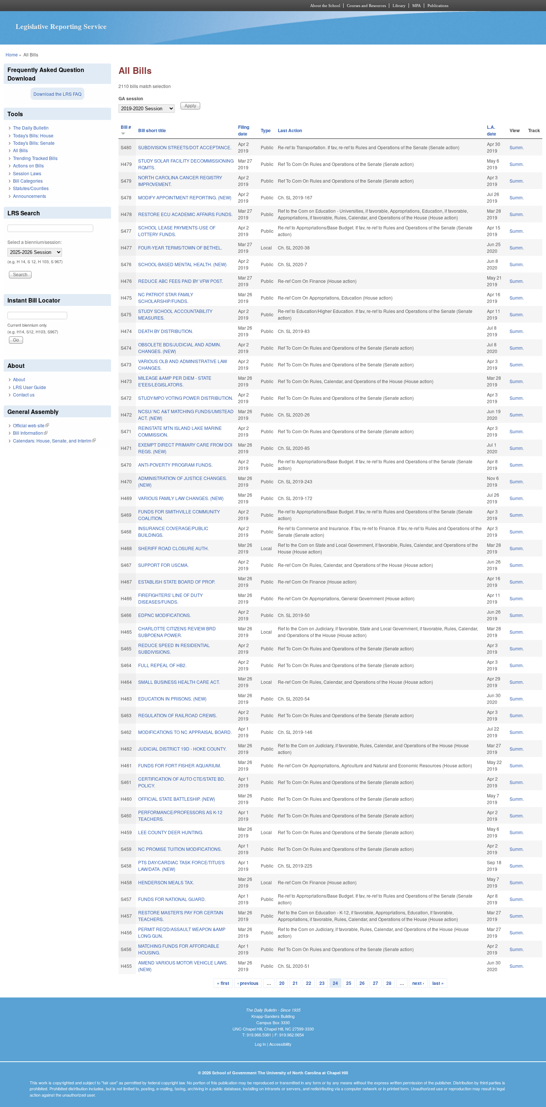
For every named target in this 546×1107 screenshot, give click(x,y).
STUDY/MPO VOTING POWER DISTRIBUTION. (185, 398)
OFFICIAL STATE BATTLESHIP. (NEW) (176, 799)
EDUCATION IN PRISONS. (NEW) (172, 698)
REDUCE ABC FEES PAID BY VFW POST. (180, 281)
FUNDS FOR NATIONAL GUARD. (172, 899)
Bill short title (152, 130)
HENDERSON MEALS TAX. (166, 882)
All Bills (20, 150)
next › (418, 983)
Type (266, 130)
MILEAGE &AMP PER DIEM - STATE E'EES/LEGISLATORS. (174, 381)
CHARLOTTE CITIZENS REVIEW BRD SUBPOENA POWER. (177, 631)
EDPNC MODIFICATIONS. (164, 615)
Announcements (29, 196)
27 (375, 983)
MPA (416, 5)
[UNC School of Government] (175, 5)
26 (362, 983)
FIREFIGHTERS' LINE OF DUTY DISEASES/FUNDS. (170, 598)
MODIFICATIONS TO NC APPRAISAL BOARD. (185, 732)
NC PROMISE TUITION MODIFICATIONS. (180, 849)
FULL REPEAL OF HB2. (162, 665)
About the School (325, 5)
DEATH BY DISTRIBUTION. (165, 331)
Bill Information (30, 433)
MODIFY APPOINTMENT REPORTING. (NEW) (184, 197)
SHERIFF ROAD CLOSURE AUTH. (173, 548)
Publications (438, 5)
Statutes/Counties (31, 188)
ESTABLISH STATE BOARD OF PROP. (176, 581)
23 (322, 983)
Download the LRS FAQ (57, 94)
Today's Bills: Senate (34, 143)
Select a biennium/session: (34, 242)
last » (438, 983)
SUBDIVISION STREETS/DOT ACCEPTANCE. (184, 147)
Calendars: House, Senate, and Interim (54, 440)
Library (399, 5)
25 (348, 983)
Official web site (31, 425)
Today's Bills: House (33, 135)
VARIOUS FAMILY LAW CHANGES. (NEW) (181, 498)
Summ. (517, 147)
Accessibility (280, 1044)
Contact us (24, 394)
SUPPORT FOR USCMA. (163, 565)
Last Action (290, 130)
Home (12, 54)
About (19, 379)
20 (282, 983)
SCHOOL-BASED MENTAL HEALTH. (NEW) (182, 264)
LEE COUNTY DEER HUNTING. (170, 832)
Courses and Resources (366, 5)
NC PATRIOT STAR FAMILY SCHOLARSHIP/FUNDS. (165, 297)
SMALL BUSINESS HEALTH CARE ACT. (179, 682)
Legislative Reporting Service (61, 26)
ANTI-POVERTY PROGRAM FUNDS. (175, 464)
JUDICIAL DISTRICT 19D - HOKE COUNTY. (182, 748)
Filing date (243, 130)
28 (388, 983)
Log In (260, 1044)
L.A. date (491, 130)
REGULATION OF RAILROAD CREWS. (177, 715)
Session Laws (27, 173)
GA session (130, 98)
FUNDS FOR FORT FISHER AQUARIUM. (179, 765)
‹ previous (248, 983)
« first (223, 983)
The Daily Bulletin (31, 127)
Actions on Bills (28, 165)
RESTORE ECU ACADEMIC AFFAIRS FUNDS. (185, 214)
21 (295, 983)
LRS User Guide (29, 387)
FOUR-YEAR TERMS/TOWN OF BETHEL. (180, 247)
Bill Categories (28, 180)
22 (308, 983)
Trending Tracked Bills (35, 158)
